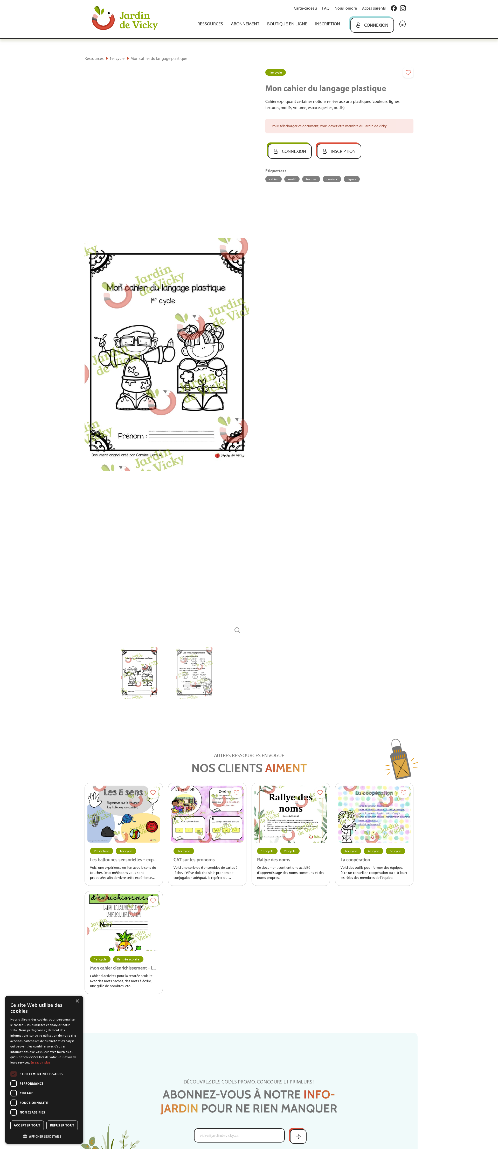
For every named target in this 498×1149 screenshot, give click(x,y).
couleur (332, 179)
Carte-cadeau (305, 8)
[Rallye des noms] (290, 814)
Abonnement (245, 24)
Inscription (327, 24)
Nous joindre (346, 8)
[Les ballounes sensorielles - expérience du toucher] (123, 814)
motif (292, 179)
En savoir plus (40, 1062)
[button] (44, 1136)
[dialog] (44, 1070)
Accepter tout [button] (27, 1125)
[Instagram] (403, 8)
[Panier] (402, 23)
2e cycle (290, 851)
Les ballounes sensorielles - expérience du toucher (123, 860)
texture (311, 179)
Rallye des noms (273, 860)
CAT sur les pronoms (194, 860)
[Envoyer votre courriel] (298, 1136)
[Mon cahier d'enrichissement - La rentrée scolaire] (123, 922)
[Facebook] (394, 8)
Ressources (210, 24)
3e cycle (395, 851)
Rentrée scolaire (128, 959)
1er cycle (117, 58)
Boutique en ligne (287, 24)
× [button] (77, 1001)
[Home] (128, 18)
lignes (352, 179)
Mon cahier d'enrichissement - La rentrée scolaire (123, 968)
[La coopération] (374, 814)
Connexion (376, 25)
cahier (273, 179)
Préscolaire (101, 851)
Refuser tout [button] (62, 1125)
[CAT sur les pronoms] (207, 814)
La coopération (355, 860)
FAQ (325, 8)
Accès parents (374, 8)
